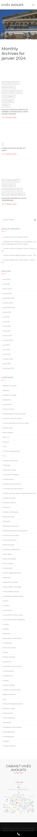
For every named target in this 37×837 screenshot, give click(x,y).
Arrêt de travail (8, 409)
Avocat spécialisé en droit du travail (16, 423)
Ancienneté (7, 404)
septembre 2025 (9, 307)
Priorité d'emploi (9, 657)
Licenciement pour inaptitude (14, 620)
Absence (6, 390)
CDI (3, 96)
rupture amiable (9, 685)
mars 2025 (7, 326)
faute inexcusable (9, 559)
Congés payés (8, 479)
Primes (5, 652)
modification (7, 643)
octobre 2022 (8, 359)
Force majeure (8, 563)
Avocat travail (8, 428)
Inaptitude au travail (10, 582)
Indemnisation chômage (12, 587)
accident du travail (9, 395)
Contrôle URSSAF (9, 503)
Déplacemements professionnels (15, 531)
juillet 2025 (7, 312)
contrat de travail (9, 498)
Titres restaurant (9, 718)
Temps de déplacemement (13, 704)
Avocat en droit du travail (12, 418)
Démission (7, 521)
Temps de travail (9, 708)
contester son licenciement (13, 489)
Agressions (7, 400)
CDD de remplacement (11, 451)
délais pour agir (8, 517)
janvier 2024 (7, 335)
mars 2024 (7, 331)
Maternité (6, 634)
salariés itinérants (9, 694)
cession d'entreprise (16, 194)
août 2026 (6, 279)
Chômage (11, 96)
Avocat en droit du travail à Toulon (15, 237)
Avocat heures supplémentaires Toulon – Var (19, 255)
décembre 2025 (9, 298)
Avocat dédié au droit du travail (14, 414)
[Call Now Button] (18, 834)
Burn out (6, 437)
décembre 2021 (8, 368)
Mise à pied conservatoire (12, 638)
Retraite (6, 680)
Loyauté (6, 624)
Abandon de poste (9, 386)
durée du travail (8, 545)
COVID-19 (6, 507)
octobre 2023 (8, 340)
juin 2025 (6, 317)
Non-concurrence (9, 648)
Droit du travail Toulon (11, 535)
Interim (5, 601)
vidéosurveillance (9, 746)
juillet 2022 (7, 364)
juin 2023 (6, 345)
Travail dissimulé (9, 732)
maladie (6, 629)
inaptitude (6, 577)
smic (4, 699)
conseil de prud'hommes (12, 484)
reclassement (8, 676)
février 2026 (7, 289)
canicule (6, 442)
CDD (5, 446)
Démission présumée (11, 526)
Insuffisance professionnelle (13, 596)
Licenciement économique (13, 615)
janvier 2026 (7, 293)
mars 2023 (7, 354)
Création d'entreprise (10, 512)
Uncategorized (8, 736)
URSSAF (6, 741)
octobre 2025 (8, 303)
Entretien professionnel (11, 549)
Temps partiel (8, 713)
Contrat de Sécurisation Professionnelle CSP (19, 493)
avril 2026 (6, 284)
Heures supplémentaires (12, 573)
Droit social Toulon (9, 540)
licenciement (8, 610)
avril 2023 (6, 350)
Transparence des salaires (12, 727)
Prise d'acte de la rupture (12, 666)
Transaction (7, 722)
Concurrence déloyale (11, 475)
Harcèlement (8, 568)
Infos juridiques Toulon (11, 591)
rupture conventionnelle (12, 690)
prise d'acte (7, 662)
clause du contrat (9, 470)
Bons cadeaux (8, 432)
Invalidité (6, 606)
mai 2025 (6, 321)
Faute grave (7, 554)
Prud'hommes (8, 671)
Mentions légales (9, 831)
